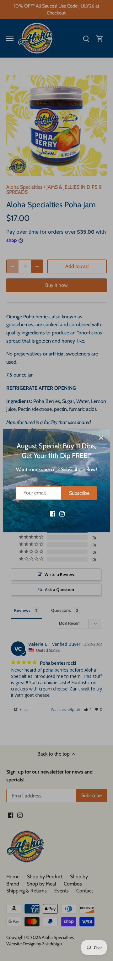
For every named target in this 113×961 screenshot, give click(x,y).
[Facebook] (52, 513)
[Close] (101, 437)
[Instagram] (62, 513)
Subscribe (79, 493)
